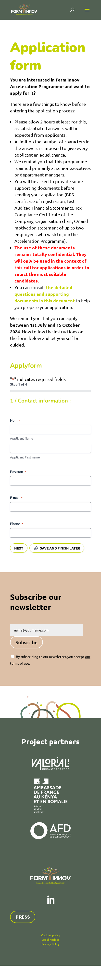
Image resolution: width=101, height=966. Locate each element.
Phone (16, 523)
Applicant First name (25, 457)
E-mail (16, 497)
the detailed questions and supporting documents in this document (44, 293)
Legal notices (50, 939)
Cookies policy (50, 935)
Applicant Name (21, 438)
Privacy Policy (50, 944)
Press (22, 917)
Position (18, 471)
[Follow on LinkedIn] (50, 900)
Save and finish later (60, 548)
